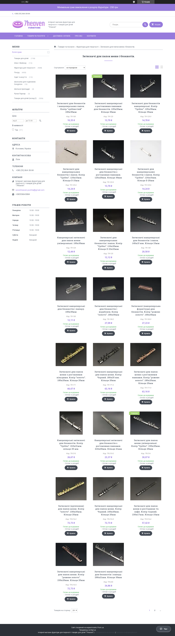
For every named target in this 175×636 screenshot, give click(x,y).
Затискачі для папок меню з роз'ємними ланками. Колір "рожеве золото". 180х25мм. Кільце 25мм (145, 377)
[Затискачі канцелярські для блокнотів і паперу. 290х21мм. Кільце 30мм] (108, 554)
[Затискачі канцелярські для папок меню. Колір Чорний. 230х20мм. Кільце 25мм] (108, 488)
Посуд (16, 72)
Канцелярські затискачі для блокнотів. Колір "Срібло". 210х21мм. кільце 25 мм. (71, 444)
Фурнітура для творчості (87, 47)
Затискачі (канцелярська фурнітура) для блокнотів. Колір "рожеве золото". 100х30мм (145, 310)
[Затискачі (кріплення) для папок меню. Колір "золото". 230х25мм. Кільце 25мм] (71, 488)
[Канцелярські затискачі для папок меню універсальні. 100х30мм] (71, 220)
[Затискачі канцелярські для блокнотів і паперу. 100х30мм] (71, 288)
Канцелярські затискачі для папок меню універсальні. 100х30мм (71, 240)
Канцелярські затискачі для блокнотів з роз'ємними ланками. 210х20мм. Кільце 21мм (108, 444)
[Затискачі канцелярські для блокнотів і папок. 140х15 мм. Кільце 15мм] (146, 220)
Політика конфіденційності (126, 632)
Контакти (91, 36)
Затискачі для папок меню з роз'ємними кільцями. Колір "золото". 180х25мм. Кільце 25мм (71, 376)
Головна (18, 36)
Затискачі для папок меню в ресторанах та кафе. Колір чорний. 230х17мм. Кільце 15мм (145, 510)
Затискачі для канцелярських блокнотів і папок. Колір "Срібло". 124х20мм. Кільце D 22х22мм (108, 243)
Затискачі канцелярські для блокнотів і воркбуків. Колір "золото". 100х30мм (108, 310)
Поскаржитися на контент (105, 632)
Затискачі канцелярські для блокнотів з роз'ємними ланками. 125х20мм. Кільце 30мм (108, 173)
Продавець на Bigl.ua (87, 630)
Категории (17, 52)
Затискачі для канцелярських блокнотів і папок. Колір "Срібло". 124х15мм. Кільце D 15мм (71, 175)
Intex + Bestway (20, 63)
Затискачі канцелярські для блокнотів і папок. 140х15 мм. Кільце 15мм (146, 240)
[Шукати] (145, 24)
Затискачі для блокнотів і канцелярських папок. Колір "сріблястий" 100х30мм (71, 107)
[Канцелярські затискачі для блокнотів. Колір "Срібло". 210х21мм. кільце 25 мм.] (71, 423)
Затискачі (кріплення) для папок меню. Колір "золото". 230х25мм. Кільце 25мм (71, 510)
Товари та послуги (36, 36)
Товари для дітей (21, 58)
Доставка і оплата (61, 36)
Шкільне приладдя (22, 89)
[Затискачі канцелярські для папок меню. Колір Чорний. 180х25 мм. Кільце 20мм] (108, 354)
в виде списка (161, 68)
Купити (72, 131)
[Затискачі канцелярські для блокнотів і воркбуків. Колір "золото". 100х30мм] (108, 288)
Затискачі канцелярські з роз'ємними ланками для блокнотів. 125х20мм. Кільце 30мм (108, 107)
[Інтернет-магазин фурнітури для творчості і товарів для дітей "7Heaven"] (28, 29)
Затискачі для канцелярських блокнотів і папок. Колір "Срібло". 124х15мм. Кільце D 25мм (146, 175)
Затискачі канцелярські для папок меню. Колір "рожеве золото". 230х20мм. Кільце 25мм (71, 576)
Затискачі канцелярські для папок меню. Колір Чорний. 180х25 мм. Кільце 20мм (108, 376)
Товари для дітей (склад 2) (25, 98)
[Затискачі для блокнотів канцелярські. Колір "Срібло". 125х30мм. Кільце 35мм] (146, 86)
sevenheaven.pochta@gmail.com (30, 190)
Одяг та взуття (20, 77)
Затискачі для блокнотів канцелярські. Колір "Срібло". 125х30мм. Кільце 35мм (146, 107)
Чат (165, 629)
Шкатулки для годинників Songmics (25, 83)
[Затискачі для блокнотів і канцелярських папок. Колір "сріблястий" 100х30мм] (71, 86)
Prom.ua (100, 627)
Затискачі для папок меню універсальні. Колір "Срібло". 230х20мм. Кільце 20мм (145, 444)
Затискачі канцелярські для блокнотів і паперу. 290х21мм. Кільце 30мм (108, 574)
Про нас (78, 36)
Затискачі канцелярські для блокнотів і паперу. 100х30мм (71, 309)
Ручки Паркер (20, 94)
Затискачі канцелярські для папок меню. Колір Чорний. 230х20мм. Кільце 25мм (108, 510)
